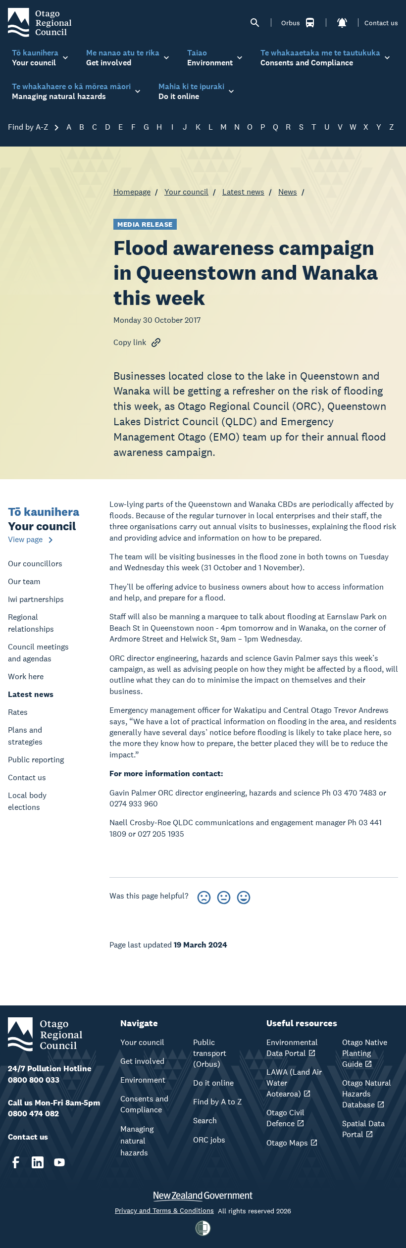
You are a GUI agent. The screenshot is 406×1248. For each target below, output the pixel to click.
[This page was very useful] (244, 896)
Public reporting (36, 759)
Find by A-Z (29, 127)
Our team (24, 581)
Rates (18, 712)
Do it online (213, 1083)
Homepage (132, 192)
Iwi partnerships (36, 599)
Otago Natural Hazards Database (366, 1094)
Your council (186, 192)
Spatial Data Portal (363, 1129)
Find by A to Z (217, 1102)
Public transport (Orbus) (209, 1053)
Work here (26, 676)
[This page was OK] (224, 896)
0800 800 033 (33, 1080)
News (287, 192)
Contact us (381, 22)
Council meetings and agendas (38, 653)
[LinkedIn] (38, 1162)
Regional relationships (31, 623)
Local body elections (27, 801)
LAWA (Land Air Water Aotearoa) (294, 1083)
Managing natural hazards (136, 1141)
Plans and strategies (25, 736)
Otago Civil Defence (285, 1118)
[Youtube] (59, 1162)
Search (205, 1120)
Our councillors (35, 563)
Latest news (243, 192)
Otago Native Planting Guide (364, 1053)
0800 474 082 (33, 1113)
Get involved (142, 1061)
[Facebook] (16, 1162)
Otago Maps (287, 1143)
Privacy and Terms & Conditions (164, 1210)
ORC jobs (209, 1140)
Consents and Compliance (144, 1104)
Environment (142, 1080)
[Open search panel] (255, 23)
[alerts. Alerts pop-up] (342, 23)
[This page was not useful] (204, 896)
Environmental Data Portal (292, 1047)
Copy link (129, 342)
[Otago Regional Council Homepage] (39, 22)
